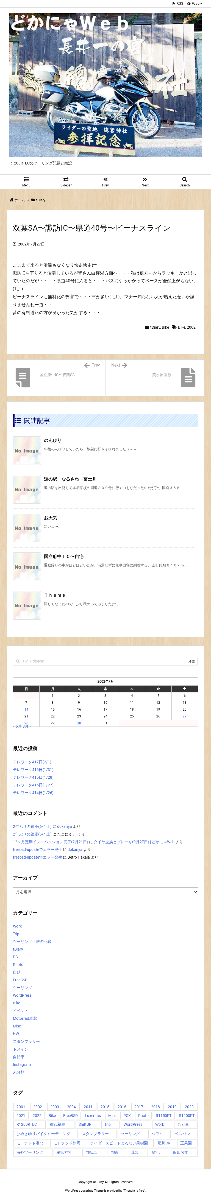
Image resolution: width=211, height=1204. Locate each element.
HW (16, 1034)
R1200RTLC (26, 1124)
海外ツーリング (29, 1152)
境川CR (164, 1143)
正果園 (186, 1143)
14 (26, 709)
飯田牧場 (180, 1152)
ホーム (19, 200)
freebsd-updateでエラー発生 (37, 849)
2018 (155, 1107)
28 (26, 723)
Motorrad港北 (25, 1018)
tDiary (40, 200)
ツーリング (22, 987)
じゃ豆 (183, 1124)
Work (17, 926)
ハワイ (157, 1134)
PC (15, 957)
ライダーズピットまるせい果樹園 (119, 1143)
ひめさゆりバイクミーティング (43, 1134)
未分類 (18, 1072)
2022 (37, 1115)
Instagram (22, 1064)
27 (185, 716)
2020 (189, 1107)
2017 (138, 1107)
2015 (105, 1107)
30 (79, 723)
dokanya (64, 826)
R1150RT (163, 1115)
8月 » (27, 726)
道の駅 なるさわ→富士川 (70, 479)
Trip (16, 934)
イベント (20, 1011)
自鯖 (17, 972)
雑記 (156, 1152)
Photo (18, 964)
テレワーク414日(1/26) (33, 792)
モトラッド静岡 (66, 1143)
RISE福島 (57, 1124)
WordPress (22, 995)
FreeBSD (20, 980)
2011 (88, 1107)
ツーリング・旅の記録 (32, 941)
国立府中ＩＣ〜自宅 (64, 556)
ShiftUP (85, 1124)
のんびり (53, 440)
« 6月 (17, 726)
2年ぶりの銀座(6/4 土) (32, 826)
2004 (71, 1107)
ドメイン (20, 1049)
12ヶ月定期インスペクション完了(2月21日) (50, 842)
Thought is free (134, 1190)
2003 (54, 1107)
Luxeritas (93, 1115)
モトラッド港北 (29, 1143)
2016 (122, 1107)
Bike (165, 327)
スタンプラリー (26, 1041)
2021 (20, 1115)
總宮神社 (64, 1152)
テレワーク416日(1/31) (33, 769)
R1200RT (187, 1115)
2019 (172, 1107)
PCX (127, 1115)
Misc (17, 1026)
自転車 (18, 1057)
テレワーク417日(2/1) (32, 762)
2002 (191, 327)
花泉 (135, 1152)
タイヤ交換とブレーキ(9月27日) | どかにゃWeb (134, 842)
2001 (20, 1107)
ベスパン (182, 1134)
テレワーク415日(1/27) (33, 785)
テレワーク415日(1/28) (33, 777)
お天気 (50, 517)
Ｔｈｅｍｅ (55, 595)
